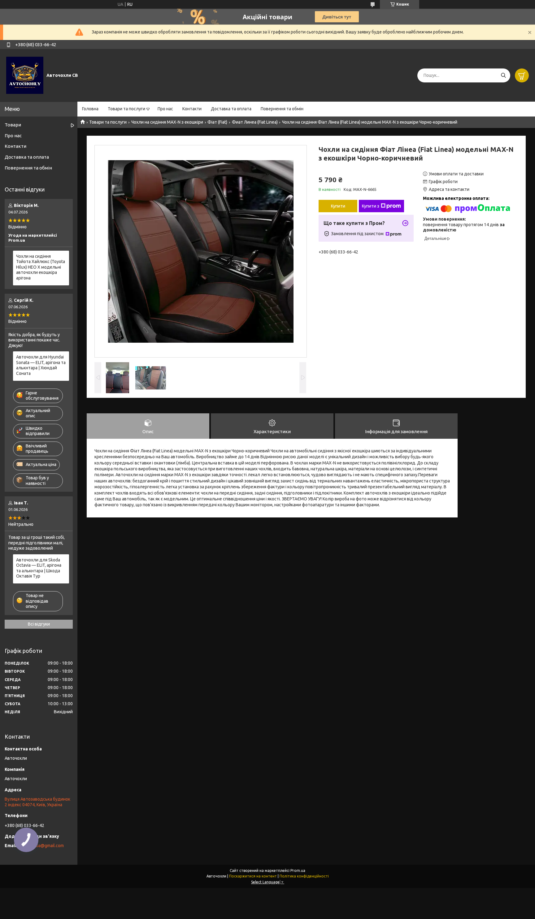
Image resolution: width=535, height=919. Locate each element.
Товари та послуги (126, 108)
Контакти (192, 108)
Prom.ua (297, 870)
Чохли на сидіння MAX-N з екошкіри (167, 122)
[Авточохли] (24, 75)
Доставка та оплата (231, 108)
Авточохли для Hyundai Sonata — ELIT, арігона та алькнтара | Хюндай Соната (41, 365)
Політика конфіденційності (304, 876)
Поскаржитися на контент (253, 876)
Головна (90, 108)
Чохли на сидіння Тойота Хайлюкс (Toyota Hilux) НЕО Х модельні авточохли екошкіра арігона (40, 267)
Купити (338, 206)
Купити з (370, 206)
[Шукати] (503, 75)
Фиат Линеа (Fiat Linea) (255, 122)
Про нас (165, 108)
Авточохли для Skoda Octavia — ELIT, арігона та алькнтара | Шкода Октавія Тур (38, 568)
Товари (13, 124)
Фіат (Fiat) (217, 122)
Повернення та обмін (282, 108)
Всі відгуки (39, 624)
